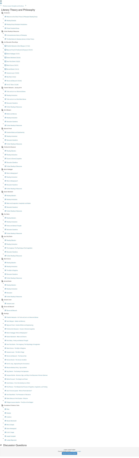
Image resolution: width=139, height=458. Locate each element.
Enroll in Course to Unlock (69, 453)
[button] (1, 1)
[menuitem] (1, 4)
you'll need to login (76, 451)
